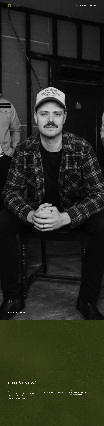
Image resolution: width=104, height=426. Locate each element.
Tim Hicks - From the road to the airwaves (51, 392)
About (76, 5)
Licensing (84, 5)
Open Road (90, 5)
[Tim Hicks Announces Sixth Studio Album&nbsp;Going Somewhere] (82, 388)
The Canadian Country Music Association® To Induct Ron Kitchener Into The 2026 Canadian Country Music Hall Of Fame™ (22, 396)
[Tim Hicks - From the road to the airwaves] (52, 388)
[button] (94, 379)
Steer (95, 5)
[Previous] (5, 160)
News (80, 5)
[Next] (99, 160)
